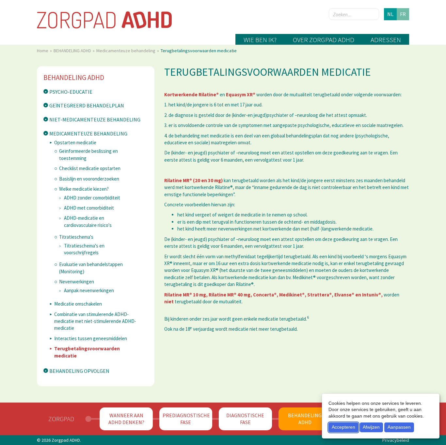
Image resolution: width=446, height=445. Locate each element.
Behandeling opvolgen (79, 371)
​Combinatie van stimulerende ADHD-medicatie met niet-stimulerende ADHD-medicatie (95, 321)
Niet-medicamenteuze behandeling (94, 119)
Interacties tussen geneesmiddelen (90, 338)
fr (403, 14)
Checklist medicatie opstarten (89, 168)
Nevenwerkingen (76, 281)
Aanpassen (399, 427)
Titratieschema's (76, 237)
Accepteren (343, 427)
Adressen (386, 39)
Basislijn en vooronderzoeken (89, 179)
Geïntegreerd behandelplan (86, 105)
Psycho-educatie (70, 91)
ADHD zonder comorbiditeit (92, 198)
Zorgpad (61, 419)
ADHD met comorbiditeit (89, 208)
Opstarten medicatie (75, 142)
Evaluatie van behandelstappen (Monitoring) (91, 267)
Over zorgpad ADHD (323, 39)
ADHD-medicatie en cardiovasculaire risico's (88, 221)
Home (43, 51)
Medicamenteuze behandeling (126, 51)
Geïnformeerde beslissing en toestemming (88, 154)
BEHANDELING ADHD (73, 51)
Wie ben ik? (260, 39)
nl (390, 14)
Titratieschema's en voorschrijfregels (84, 249)
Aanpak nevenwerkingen (89, 290)
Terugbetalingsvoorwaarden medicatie (87, 351)
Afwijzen (371, 427)
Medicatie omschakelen (78, 304)
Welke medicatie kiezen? (84, 189)
